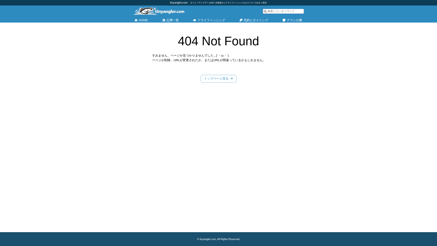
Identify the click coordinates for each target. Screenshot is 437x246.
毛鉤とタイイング (256, 20)
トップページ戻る (216, 78)
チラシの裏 (294, 20)
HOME (143, 20)
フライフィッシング (211, 20)
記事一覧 (173, 20)
